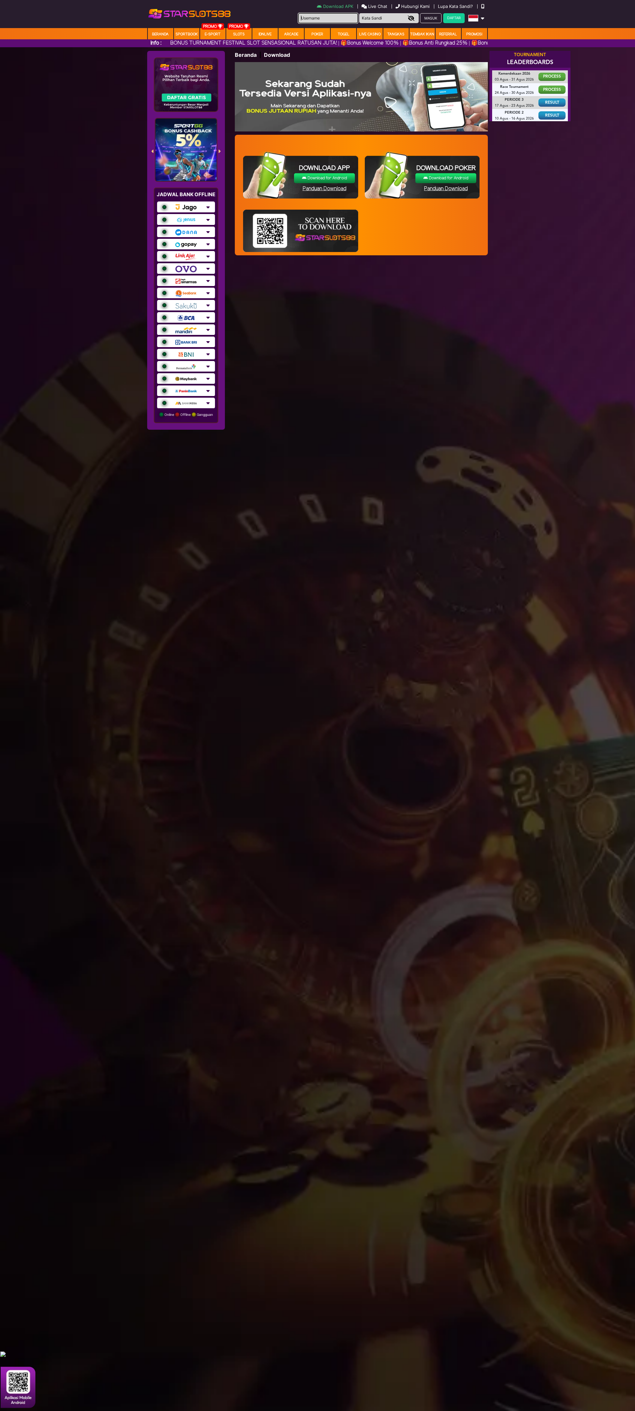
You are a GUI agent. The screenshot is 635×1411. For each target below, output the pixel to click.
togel (344, 34)
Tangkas (395, 34)
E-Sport (213, 34)
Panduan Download (324, 189)
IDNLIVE (265, 34)
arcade (291, 34)
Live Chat (377, 6)
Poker (317, 34)
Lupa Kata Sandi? (456, 6)
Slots (239, 34)
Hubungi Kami (415, 6)
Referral (448, 34)
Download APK (338, 6)
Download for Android (327, 178)
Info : (155, 43)
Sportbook (187, 34)
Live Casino (370, 34)
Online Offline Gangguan (188, 414)
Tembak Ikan (422, 34)
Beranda (160, 34)
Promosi (474, 34)
